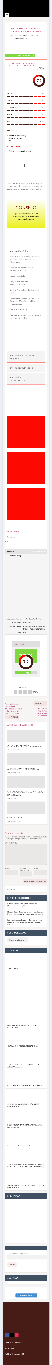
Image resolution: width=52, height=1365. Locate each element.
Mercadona (19, 38)
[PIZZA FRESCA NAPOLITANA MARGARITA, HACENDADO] (13, 1123)
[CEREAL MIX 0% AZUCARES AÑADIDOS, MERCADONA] (13, 1102)
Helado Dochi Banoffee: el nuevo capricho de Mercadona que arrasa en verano (25, 913)
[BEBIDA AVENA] (26, 808)
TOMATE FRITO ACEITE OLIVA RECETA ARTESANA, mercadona (23, 1066)
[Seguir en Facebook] (7, 1335)
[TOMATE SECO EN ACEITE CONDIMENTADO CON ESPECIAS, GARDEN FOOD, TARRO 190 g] (13, 1162)
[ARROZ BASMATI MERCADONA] (26, 759)
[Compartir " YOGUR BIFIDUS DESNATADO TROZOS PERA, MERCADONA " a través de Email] (30, 692)
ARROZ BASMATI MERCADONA (23, 769)
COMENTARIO (11, 843)
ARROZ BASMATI (14, 969)
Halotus (25, 36)
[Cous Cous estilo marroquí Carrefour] (13, 1144)
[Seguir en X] (12, 1335)
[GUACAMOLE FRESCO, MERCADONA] (13, 1044)
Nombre (9, 869)
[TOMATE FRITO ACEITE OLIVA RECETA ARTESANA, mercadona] (13, 1062)
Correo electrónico (25, 870)
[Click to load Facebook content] (6, 1283)
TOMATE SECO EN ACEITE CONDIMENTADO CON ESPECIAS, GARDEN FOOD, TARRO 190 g (25, 1165)
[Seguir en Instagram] (17, 1335)
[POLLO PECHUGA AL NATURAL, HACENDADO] (13, 1083)
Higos (13, 455)
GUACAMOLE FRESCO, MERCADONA (22, 1046)
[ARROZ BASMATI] (13, 966)
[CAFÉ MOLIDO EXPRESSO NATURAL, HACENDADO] (26, 782)
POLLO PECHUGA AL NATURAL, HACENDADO (26, 1085)
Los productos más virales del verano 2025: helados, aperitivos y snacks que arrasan (24, 921)
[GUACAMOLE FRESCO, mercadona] (26, 736)
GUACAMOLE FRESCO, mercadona (13, 430)
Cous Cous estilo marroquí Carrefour (22, 1146)
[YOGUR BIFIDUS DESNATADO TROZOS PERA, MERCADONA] (18, 80)
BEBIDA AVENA (15, 817)
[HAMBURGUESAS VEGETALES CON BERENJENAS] (26, 1023)
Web (36, 869)
